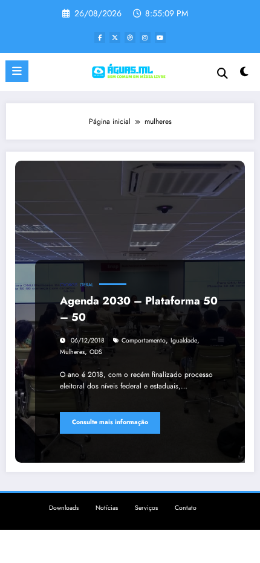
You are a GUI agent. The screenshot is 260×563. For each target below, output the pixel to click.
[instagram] (145, 37)
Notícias (107, 507)
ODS (95, 351)
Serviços (146, 507)
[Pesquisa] (222, 73)
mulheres (72, 351)
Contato (186, 507)
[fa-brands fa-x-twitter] (114, 37)
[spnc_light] (244, 74)
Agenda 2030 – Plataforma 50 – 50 (139, 309)
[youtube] (160, 37)
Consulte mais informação (110, 421)
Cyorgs (68, 285)
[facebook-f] (99, 37)
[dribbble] (130, 37)
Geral (86, 285)
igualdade (184, 340)
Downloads (64, 507)
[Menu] (16, 71)
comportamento (144, 340)
